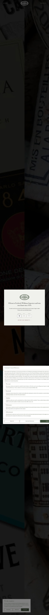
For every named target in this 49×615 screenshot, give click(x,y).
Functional (8, 391)
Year (29, 313)
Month (19, 313)
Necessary (8, 384)
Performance (9, 405)
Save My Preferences (30, 421)
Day (24, 313)
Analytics (8, 398)
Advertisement (9, 412)
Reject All (12, 421)
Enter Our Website (24, 320)
